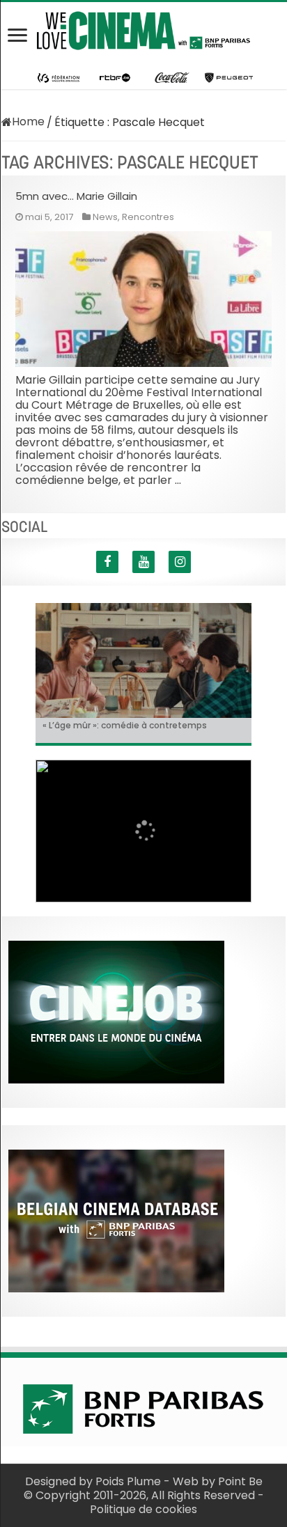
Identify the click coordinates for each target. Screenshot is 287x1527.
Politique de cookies (143, 1509)
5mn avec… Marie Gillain (76, 196)
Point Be (240, 1481)
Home (28, 121)
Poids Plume (128, 1481)
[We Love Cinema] (143, 28)
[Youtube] (143, 562)
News (105, 217)
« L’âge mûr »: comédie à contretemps (124, 725)
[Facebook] (107, 562)
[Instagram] (179, 562)
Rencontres (148, 217)
